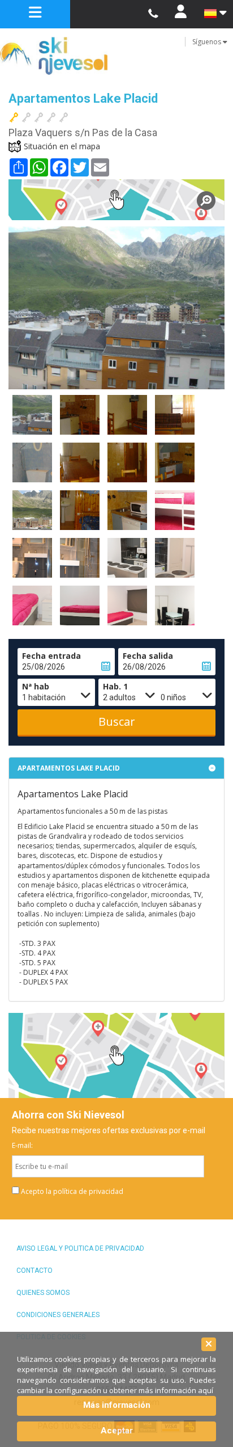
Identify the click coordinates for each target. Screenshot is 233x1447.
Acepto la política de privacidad (72, 1191)
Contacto (34, 1270)
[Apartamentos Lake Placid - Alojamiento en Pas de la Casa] (32, 414)
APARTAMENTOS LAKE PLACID (69, 768)
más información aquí (176, 1390)
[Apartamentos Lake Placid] (116, 199)
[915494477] (153, 14)
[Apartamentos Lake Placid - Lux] (174, 510)
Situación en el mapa (62, 146)
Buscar (116, 721)
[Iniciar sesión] (180, 14)
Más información (116, 1405)
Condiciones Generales (58, 1315)
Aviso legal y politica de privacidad (80, 1248)
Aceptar (117, 1430)
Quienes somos (43, 1293)
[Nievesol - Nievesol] (116, 56)
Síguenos (207, 42)
